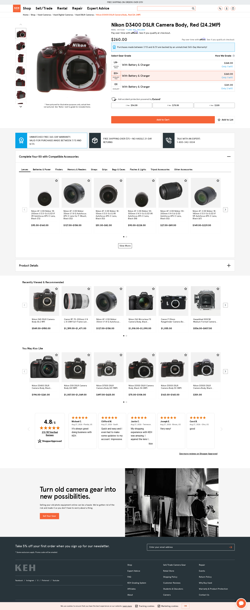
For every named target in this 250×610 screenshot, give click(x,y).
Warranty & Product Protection (213, 589)
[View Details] (44, 200)
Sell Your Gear (49, 516)
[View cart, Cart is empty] (233, 8)
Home (25, 15)
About (130, 595)
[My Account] (226, 8)
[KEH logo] (25, 568)
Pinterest (45, 580)
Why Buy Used (205, 583)
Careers (167, 595)
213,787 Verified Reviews (50, 433)
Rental (62, 8)
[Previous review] (28, 429)
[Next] (20, 106)
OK (185, 606)
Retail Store (168, 571)
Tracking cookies (146, 606)
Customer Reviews (171, 583)
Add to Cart (163, 119)
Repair (77, 8)
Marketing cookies (169, 606)
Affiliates (131, 589)
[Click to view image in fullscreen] (67, 62)
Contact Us (204, 595)
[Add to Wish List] (56, 180)
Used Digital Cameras (63, 15)
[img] (50, 428)
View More (125, 245)
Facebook (19, 580)
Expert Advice (98, 8)
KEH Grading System (136, 583)
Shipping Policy (170, 577)
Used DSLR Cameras (84, 15)
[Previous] (24, 209)
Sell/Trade (44, 8)
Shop (27, 8)
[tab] (25, 169)
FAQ (129, 577)
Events (202, 571)
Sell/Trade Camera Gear (174, 565)
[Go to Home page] (17, 8)
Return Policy (205, 577)
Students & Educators (173, 589)
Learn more (127, 606)
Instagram (30, 580)
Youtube (56, 580)
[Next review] (221, 429)
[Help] (220, 8)
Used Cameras (44, 15)
